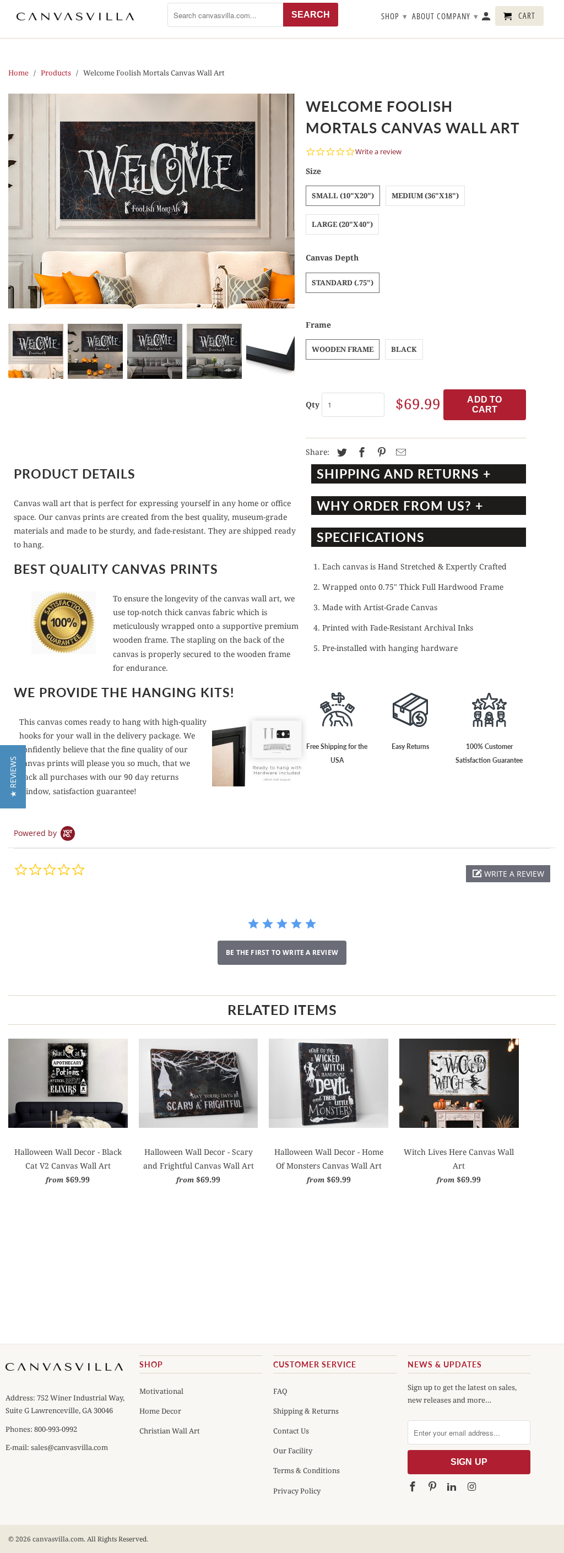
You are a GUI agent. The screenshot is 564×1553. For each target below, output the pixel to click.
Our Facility (292, 1451)
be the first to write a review (282, 952)
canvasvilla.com (58, 1539)
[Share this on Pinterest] (380, 453)
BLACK (404, 349)
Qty (312, 404)
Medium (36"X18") (425, 195)
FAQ (280, 1391)
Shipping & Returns (306, 1411)
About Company (445, 15)
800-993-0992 (54, 1429)
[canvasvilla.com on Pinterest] (433, 1486)
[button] (508, 873)
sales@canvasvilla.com (69, 1447)
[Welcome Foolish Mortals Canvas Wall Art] (151, 201)
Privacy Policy (297, 1491)
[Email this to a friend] (399, 453)
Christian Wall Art (169, 1431)
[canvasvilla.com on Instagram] (473, 1486)
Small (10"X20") (343, 195)
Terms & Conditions (306, 1470)
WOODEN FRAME (342, 349)
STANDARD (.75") (342, 282)
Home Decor (160, 1411)
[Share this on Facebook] (360, 453)
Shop (394, 15)
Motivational (161, 1391)
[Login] (487, 18)
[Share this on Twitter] (340, 453)
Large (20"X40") (342, 224)
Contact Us (291, 1431)
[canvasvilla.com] (75, 16)
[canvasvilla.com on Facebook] (414, 1486)
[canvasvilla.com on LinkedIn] (453, 1486)
